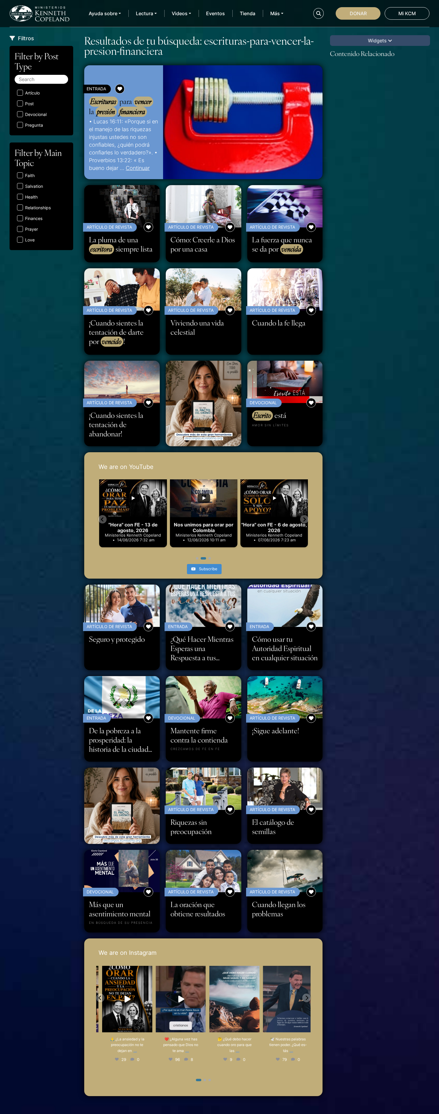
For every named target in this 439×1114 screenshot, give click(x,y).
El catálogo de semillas (273, 826)
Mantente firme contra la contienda (199, 735)
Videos (180, 13)
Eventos (215, 13)
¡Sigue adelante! (275, 730)
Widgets (378, 40)
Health (31, 197)
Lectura (144, 13)
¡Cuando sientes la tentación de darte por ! (116, 332)
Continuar (138, 168)
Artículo (32, 93)
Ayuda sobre (103, 13)
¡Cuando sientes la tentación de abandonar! (116, 424)
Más (275, 13)
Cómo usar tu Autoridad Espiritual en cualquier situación (285, 648)
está (269, 415)
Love (30, 240)
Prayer (31, 229)
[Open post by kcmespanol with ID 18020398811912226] (230, 999)
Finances (33, 218)
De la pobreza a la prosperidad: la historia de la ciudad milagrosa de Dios (118, 740)
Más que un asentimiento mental (120, 909)
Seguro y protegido (117, 639)
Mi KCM (407, 13)
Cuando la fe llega (279, 322)
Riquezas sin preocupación (191, 826)
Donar (358, 13)
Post (29, 103)
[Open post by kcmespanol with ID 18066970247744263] (177, 999)
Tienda (247, 13)
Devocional (36, 114)
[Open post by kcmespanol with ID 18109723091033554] (284, 999)
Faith (30, 175)
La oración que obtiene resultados (198, 909)
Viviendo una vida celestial (197, 327)
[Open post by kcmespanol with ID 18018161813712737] (123, 999)
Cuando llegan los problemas (279, 909)
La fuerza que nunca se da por (282, 244)
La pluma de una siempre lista (121, 244)
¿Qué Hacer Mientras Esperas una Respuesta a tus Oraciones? (202, 648)
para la (120, 106)
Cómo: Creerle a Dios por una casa (203, 244)
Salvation (34, 186)
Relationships (38, 207)
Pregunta (34, 125)
